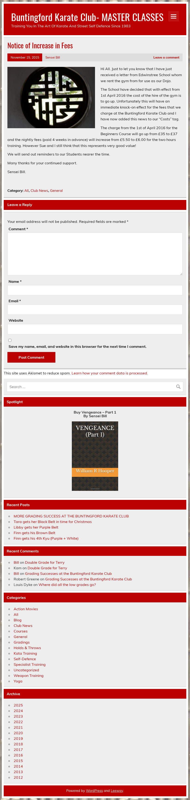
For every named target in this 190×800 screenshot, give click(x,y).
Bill (16, 562)
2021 (18, 727)
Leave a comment (166, 57)
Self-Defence (25, 659)
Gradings (22, 642)
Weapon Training (29, 675)
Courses (21, 631)
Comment (18, 229)
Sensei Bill (52, 57)
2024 (18, 710)
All (26, 190)
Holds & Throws (27, 647)
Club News (39, 190)
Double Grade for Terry (45, 562)
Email (15, 301)
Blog (18, 620)
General (56, 190)
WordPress (94, 791)
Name (15, 281)
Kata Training (25, 653)
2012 (18, 777)
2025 (18, 705)
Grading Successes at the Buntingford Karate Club (68, 573)
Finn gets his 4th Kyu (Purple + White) (46, 538)
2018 (18, 744)
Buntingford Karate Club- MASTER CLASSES (87, 16)
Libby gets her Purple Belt (36, 527)
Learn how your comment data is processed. (110, 373)
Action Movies (26, 609)
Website (16, 320)
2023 (18, 716)
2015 (18, 760)
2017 (18, 749)
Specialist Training (30, 664)
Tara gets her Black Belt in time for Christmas (53, 521)
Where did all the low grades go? (67, 584)
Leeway (117, 791)
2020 (18, 733)
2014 (18, 766)
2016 (18, 755)
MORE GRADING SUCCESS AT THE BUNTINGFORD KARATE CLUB (71, 516)
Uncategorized (26, 670)
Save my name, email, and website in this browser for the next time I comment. (77, 346)
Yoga (18, 681)
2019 (18, 738)
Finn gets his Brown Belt (34, 532)
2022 (18, 721)
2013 (18, 771)
